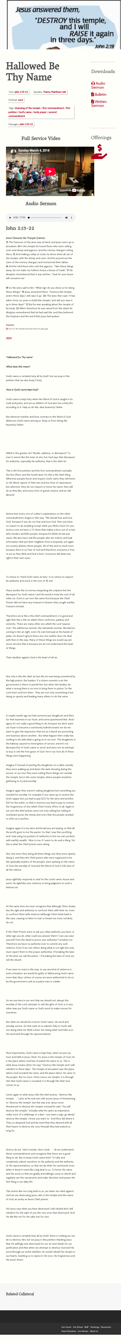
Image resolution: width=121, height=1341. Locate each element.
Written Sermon (99, 103)
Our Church (66, 1327)
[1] (7, 328)
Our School (78, 1327)
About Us (94, 1331)
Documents (106, 1327)
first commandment (53, 108)
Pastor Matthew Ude (54, 91)
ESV (9, 338)
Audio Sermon (98, 85)
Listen (40, 238)
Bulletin (100, 94)
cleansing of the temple (27, 108)
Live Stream (83, 1331)
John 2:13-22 (21, 91)
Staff (86, 1327)
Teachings (94, 1327)
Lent (20, 99)
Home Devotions (68, 1331)
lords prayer (40, 112)
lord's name (25, 112)
